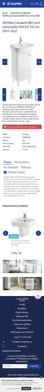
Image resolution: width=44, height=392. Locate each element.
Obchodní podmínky (22, 320)
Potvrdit (34, 366)
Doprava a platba (22, 324)
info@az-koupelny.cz (22, 341)
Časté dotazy (22, 312)
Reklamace (22, 328)
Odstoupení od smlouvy (22, 332)
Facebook (22, 346)
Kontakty (22, 308)
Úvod (4, 12)
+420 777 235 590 (22, 337)
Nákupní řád (22, 316)
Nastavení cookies (11, 350)
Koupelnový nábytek (20, 12)
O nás (22, 304)
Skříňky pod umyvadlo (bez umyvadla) (21, 15)
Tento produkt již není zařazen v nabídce (21, 127)
